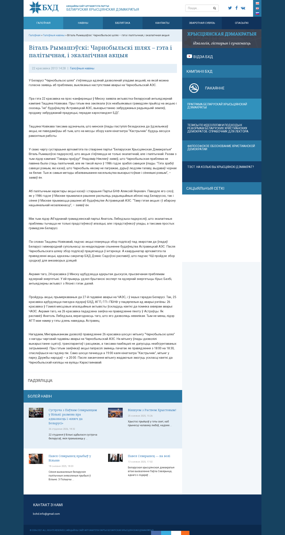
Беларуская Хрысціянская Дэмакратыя (102, 8)
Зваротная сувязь (202, 22)
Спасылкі (241, 22)
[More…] (183, 533)
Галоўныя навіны (82, 68)
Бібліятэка (122, 22)
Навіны (83, 22)
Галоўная (43, 22)
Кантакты (162, 22)
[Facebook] (156, 533)
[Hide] (187, 533)
